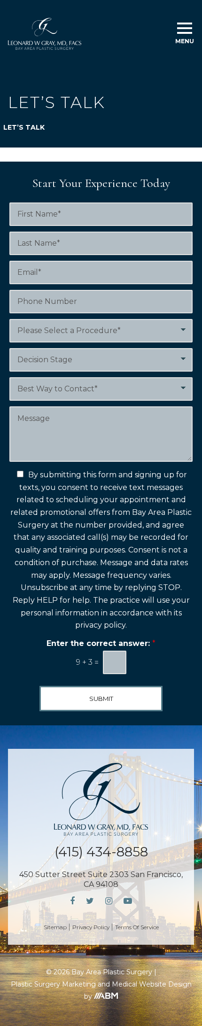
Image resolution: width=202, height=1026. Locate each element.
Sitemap (55, 927)
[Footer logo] (101, 799)
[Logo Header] (44, 34)
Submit (101, 698)
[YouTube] (128, 901)
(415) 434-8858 (101, 852)
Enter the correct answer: (101, 643)
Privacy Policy (90, 927)
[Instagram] (108, 901)
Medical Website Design (152, 984)
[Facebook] (72, 901)
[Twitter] (90, 901)
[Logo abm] (105, 996)
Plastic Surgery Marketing (53, 984)
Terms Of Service (137, 927)
